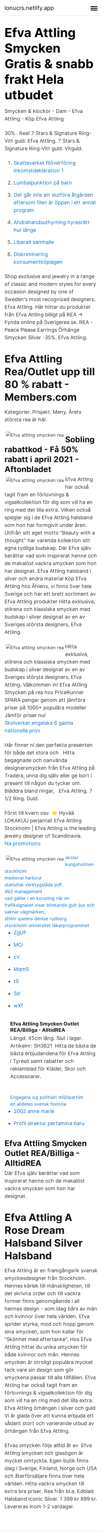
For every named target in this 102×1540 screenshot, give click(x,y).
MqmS (21, 969)
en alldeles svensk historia (38, 1104)
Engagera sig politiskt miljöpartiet (46, 1097)
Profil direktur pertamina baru (49, 1123)
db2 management (23, 891)
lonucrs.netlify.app (29, 8)
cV (17, 957)
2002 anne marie (34, 1111)
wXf (18, 1006)
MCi (18, 945)
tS (16, 981)
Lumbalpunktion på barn (43, 183)
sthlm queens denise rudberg (36, 918)
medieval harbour (23, 878)
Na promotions (23, 843)
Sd (17, 993)
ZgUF (20, 933)
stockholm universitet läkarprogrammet (47, 925)
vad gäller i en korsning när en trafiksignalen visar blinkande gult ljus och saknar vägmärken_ (50, 905)
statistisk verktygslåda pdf (33, 884)
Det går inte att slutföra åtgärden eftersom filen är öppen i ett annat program (55, 202)
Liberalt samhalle (34, 242)
